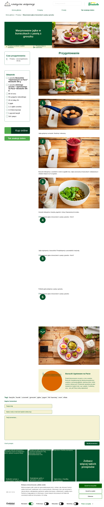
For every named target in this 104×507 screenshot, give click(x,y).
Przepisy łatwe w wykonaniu (41, 46)
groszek (33, 397)
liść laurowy (52, 397)
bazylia (12, 397)
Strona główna (16, 10)
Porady (64, 10)
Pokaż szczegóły (86, 503)
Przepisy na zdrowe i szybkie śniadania (15, 46)
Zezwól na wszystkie (90, 485)
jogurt (44, 397)
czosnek (25, 397)
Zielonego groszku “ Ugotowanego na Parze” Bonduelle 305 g (17, 87)
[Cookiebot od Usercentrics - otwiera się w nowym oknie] (10, 504)
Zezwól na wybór (90, 491)
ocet (60, 397)
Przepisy (40, 10)
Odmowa (90, 496)
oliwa (65, 397)
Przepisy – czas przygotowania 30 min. (19, 60)
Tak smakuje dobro (17, 138)
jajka (39, 397)
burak (18, 397)
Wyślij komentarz (92, 443)
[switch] (46, 503)
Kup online (21, 130)
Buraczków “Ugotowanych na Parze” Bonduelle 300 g (18, 80)
